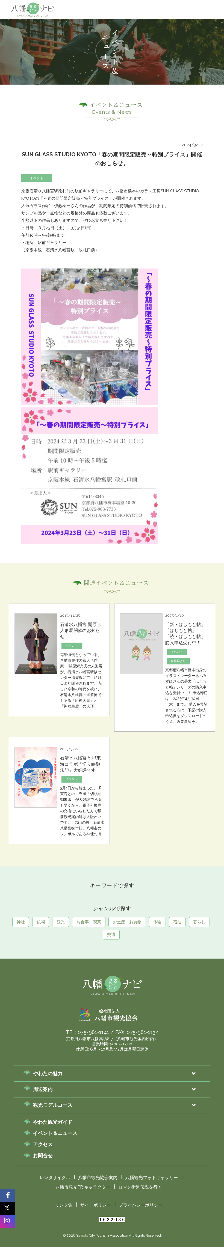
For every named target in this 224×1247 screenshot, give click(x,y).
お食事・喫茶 (146, 56)
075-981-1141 (93, 1032)
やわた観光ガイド (52, 1122)
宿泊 (177, 922)
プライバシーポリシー (141, 1205)
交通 (111, 934)
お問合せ (43, 1155)
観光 (121, 56)
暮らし (199, 922)
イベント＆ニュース (55, 1133)
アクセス (43, 1144)
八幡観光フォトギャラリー (151, 1177)
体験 (210, 56)
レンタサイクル (55, 1177)
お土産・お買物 (182, 56)
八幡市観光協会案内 (97, 1177)
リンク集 (63, 1205)
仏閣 (103, 56)
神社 (84, 56)
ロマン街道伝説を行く (140, 1187)
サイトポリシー (95, 1205)
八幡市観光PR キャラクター (82, 1187)
